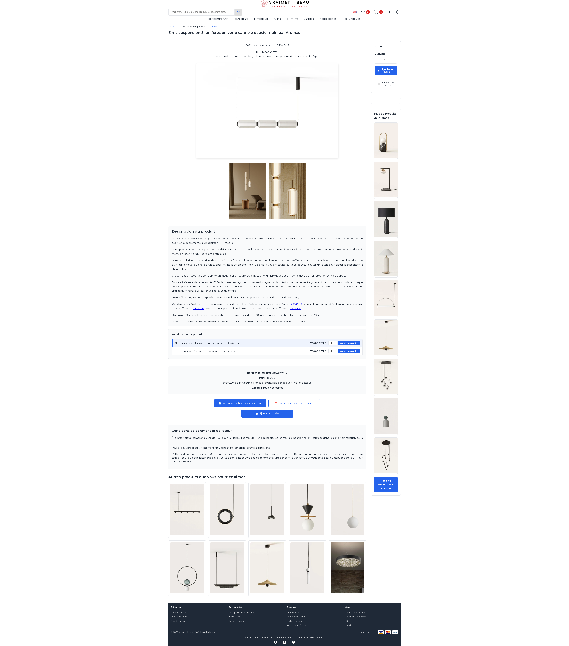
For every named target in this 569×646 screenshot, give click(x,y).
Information (234, 617)
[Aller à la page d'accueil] (284, 4)
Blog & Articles (178, 621)
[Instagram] (284, 642)
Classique (241, 19)
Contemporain (218, 19)
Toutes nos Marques (296, 621)
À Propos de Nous (179, 612)
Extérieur (261, 19)
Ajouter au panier (349, 343)
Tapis (277, 19)
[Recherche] (238, 12)
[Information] (398, 12)
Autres (309, 19)
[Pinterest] (293, 642)
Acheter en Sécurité (296, 625)
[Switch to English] (355, 12)
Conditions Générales (355, 617)
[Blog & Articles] (389, 12)
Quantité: (380, 53)
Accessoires (328, 19)
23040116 (296, 304)
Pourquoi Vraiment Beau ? (241, 612)
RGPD (348, 621)
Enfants (292, 19)
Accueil (171, 27)
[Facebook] (275, 642)
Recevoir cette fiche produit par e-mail (240, 403)
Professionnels (294, 612)
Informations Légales (355, 612)
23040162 (295, 308)
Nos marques (352, 19)
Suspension (213, 27)
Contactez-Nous (179, 617)
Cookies (349, 625)
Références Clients (296, 617)
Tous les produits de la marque (385, 484)
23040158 (198, 308)
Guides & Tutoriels (237, 621)
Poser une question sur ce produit (294, 403)
